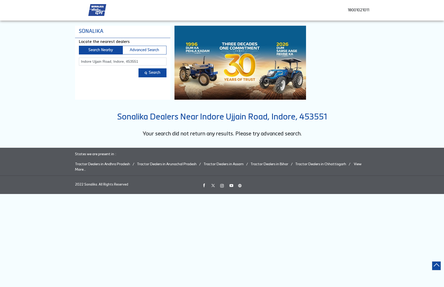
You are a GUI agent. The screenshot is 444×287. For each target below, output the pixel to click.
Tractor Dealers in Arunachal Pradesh (167, 164)
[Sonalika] (97, 10)
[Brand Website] (240, 185)
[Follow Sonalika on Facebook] (204, 185)
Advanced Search (144, 50)
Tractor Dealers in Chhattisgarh (320, 164)
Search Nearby (100, 50)
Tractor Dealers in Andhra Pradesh (102, 164)
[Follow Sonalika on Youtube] (231, 185)
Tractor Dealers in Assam (223, 164)
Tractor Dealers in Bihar (269, 164)
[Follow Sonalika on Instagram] (222, 185)
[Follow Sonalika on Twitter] (213, 185)
